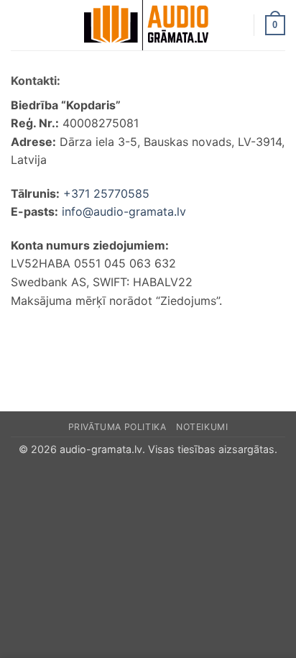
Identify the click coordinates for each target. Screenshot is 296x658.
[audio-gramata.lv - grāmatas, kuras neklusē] (146, 25)
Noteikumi (202, 426)
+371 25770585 (106, 193)
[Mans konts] (236, 25)
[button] (19, 24)
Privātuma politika (117, 426)
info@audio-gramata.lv (124, 211)
